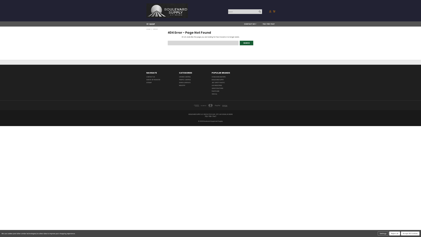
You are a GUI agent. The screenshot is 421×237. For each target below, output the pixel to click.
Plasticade (215, 91)
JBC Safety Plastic (218, 82)
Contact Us (249, 24)
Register (157, 80)
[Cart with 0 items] (274, 11)
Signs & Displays (185, 82)
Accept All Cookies (410, 233)
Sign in (148, 80)
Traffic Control (185, 80)
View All (214, 94)
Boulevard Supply (218, 80)
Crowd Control (185, 77)
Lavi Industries (217, 85)
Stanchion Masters (219, 77)
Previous (415, 230)
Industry (182, 85)
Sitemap (149, 82)
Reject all (394, 233)
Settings (383, 233)
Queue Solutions (217, 88)
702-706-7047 (269, 24)
